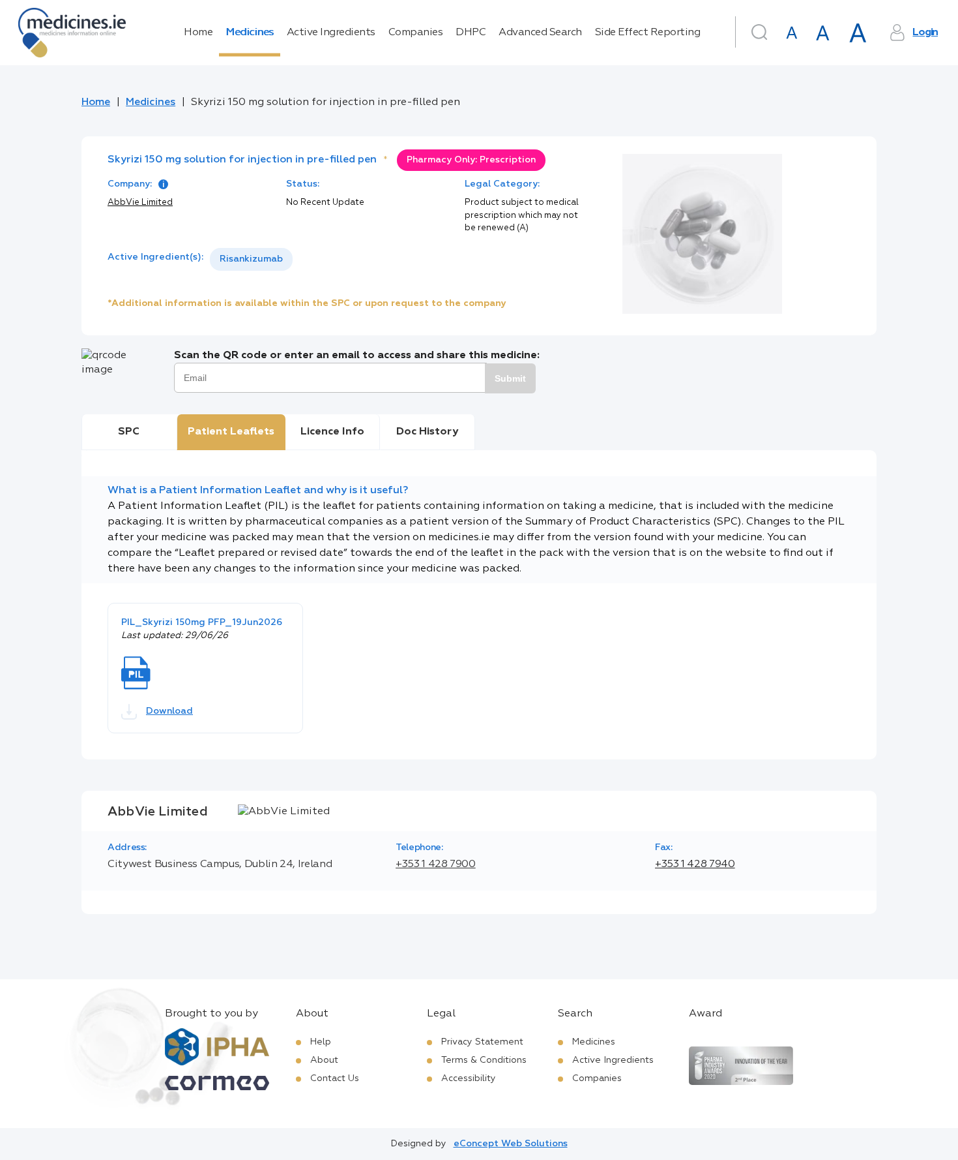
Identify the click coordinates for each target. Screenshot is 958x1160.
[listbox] (251, 259)
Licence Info (332, 432)
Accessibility (468, 1078)
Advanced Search (540, 32)
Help (320, 1041)
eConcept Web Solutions (511, 1143)
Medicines (249, 32)
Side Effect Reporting (648, 32)
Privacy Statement (482, 1041)
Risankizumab (251, 259)
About (324, 1060)
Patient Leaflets (231, 432)
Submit (510, 378)
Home (198, 32)
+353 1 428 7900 (436, 864)
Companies (415, 32)
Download (169, 711)
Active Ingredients (331, 32)
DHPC (471, 32)
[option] (251, 259)
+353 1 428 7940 (695, 864)
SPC (128, 432)
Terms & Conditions (484, 1060)
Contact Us (334, 1078)
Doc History (427, 432)
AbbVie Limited (140, 202)
